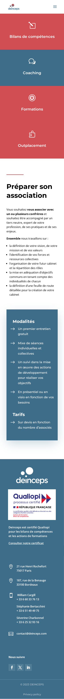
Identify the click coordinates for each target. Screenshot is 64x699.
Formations (32, 109)
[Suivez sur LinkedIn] (28, 667)
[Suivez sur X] (20, 667)
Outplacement (32, 145)
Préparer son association (29, 190)
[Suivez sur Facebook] (12, 667)
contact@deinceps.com (32, 633)
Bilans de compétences (32, 36)
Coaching (32, 73)
